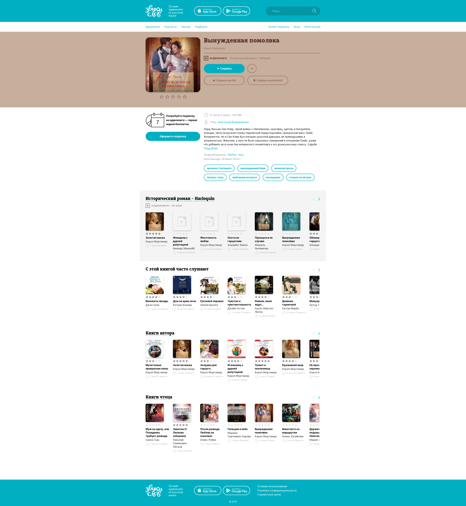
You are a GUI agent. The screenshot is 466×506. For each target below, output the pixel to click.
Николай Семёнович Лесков (180, 443)
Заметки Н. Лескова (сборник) (180, 432)
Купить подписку (278, 26)
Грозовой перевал (211, 301)
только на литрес (300, 177)
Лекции (185, 26)
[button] (153, 27)
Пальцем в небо (238, 429)
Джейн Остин (236, 308)
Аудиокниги (153, 26)
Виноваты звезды (157, 301)
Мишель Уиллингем (261, 246)
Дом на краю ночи (184, 301)
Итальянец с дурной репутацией (235, 368)
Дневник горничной (289, 302)
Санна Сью (152, 439)
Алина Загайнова (292, 436)
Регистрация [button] (312, 26)
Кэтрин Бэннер (182, 304)
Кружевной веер (292, 365)
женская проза (283, 168)
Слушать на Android (269, 80)
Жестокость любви (208, 239)
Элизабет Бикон (238, 244)
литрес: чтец (215, 177)
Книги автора (160, 333)
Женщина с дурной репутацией (180, 241)
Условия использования (272, 486)
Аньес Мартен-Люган (264, 310)
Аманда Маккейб (184, 248)
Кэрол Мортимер (156, 241)
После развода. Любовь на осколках (210, 432)
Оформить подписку (173, 136)
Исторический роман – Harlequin (250, 58)
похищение (273, 177)
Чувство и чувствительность (239, 302)
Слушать (226, 68)
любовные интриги (244, 177)
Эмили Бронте (209, 304)
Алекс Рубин (208, 439)
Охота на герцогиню (235, 239)
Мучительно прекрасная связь (157, 366)
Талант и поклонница (262, 366)
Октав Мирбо (290, 308)
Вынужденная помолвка (291, 239)
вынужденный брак (252, 168)
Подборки (201, 26)
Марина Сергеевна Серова (239, 434)
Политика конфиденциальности (277, 490)
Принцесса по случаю (264, 239)
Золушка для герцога (208, 366)
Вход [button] (297, 26)
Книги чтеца (159, 397)
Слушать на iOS (226, 80)
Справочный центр (269, 494)
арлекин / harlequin (219, 168)
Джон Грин (152, 304)
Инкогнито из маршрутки (290, 430)
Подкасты (170, 26)
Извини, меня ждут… (263, 302)
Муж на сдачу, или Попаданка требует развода (157, 432)
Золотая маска (155, 237)
